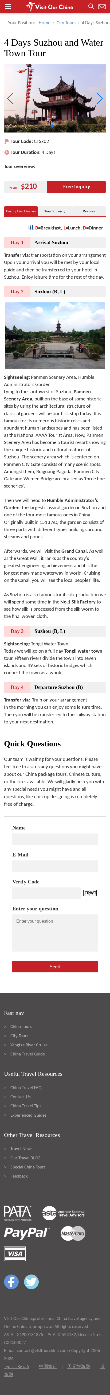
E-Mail (20, 855)
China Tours (21, 1026)
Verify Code (26, 881)
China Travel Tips (25, 1106)
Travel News (21, 1149)
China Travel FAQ (25, 1088)
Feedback (19, 1176)
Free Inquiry (76, 187)
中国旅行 (48, 1367)
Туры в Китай (16, 1367)
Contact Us (20, 1097)
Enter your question (35, 908)
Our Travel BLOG (25, 1158)
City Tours (66, 23)
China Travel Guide (27, 1054)
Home (44, 23)
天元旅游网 (78, 1367)
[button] (55, 6)
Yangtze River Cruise (29, 1045)
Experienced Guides (28, 1115)
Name (19, 828)
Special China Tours (28, 1167)
